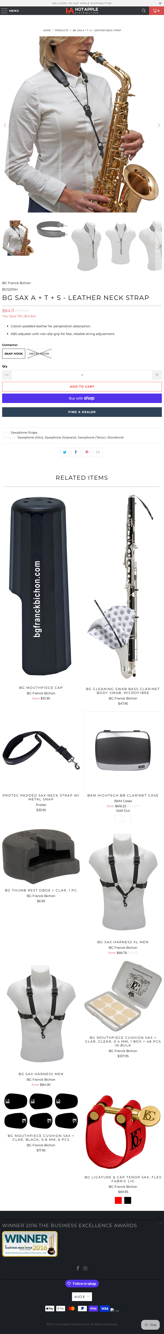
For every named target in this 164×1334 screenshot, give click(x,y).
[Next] (158, 125)
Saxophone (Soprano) (60, 437)
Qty (4, 366)
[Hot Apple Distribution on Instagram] (85, 1269)
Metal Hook (39, 353)
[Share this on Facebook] (75, 452)
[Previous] (5, 125)
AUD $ (79, 1297)
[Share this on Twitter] (64, 452)
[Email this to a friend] (98, 452)
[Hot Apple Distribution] (82, 10)
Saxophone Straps (24, 432)
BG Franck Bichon (16, 283)
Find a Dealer (82, 412)
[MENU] (2, 10)
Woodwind (115, 437)
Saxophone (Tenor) (92, 437)
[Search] (144, 10)
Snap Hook (13, 353)
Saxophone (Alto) (30, 437)
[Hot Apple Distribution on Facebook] (78, 1269)
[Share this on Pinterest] (87, 452)
